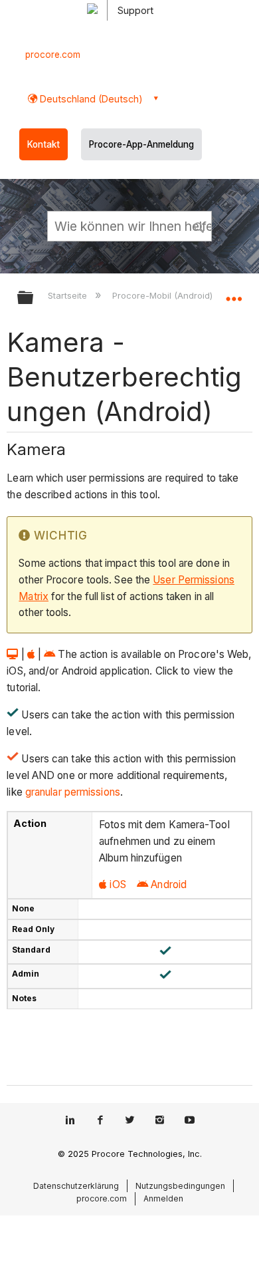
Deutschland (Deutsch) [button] (90, 98)
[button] (199, 225)
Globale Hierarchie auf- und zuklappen (34, 298)
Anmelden (163, 1198)
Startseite (69, 295)
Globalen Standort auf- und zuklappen (234, 293)
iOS (118, 884)
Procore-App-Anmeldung (141, 144)
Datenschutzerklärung (76, 1186)
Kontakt (43, 144)
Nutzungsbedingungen (180, 1186)
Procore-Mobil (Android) (163, 295)
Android (169, 884)
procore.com (52, 54)
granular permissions (71, 792)
